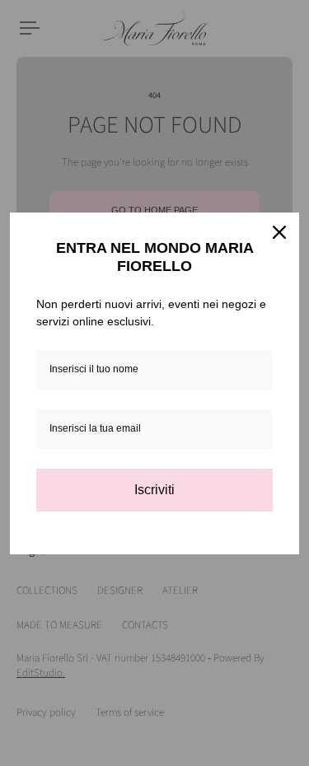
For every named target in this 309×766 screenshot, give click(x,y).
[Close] (279, 232)
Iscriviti (154, 490)
